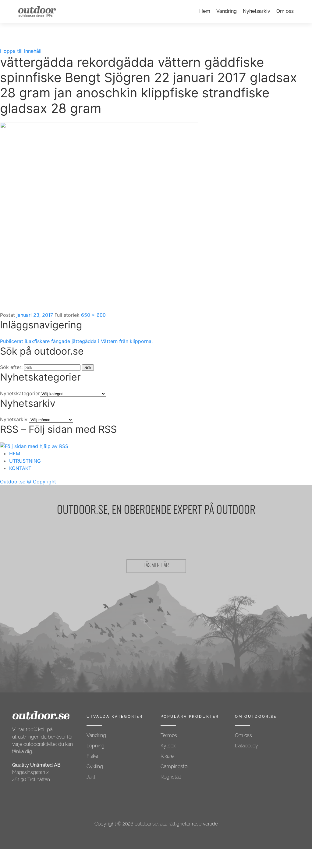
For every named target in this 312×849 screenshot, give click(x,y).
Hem (204, 11)
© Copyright (41, 482)
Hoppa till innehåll (20, 51)
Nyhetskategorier (20, 393)
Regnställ (171, 777)
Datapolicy (246, 746)
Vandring (226, 11)
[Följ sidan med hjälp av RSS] (34, 446)
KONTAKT (20, 468)
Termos (169, 735)
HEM (14, 453)
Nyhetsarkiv (256, 11)
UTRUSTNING (25, 461)
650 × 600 (93, 315)
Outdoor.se (12, 482)
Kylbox (168, 746)
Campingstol (175, 766)
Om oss (285, 11)
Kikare (167, 756)
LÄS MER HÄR (156, 566)
